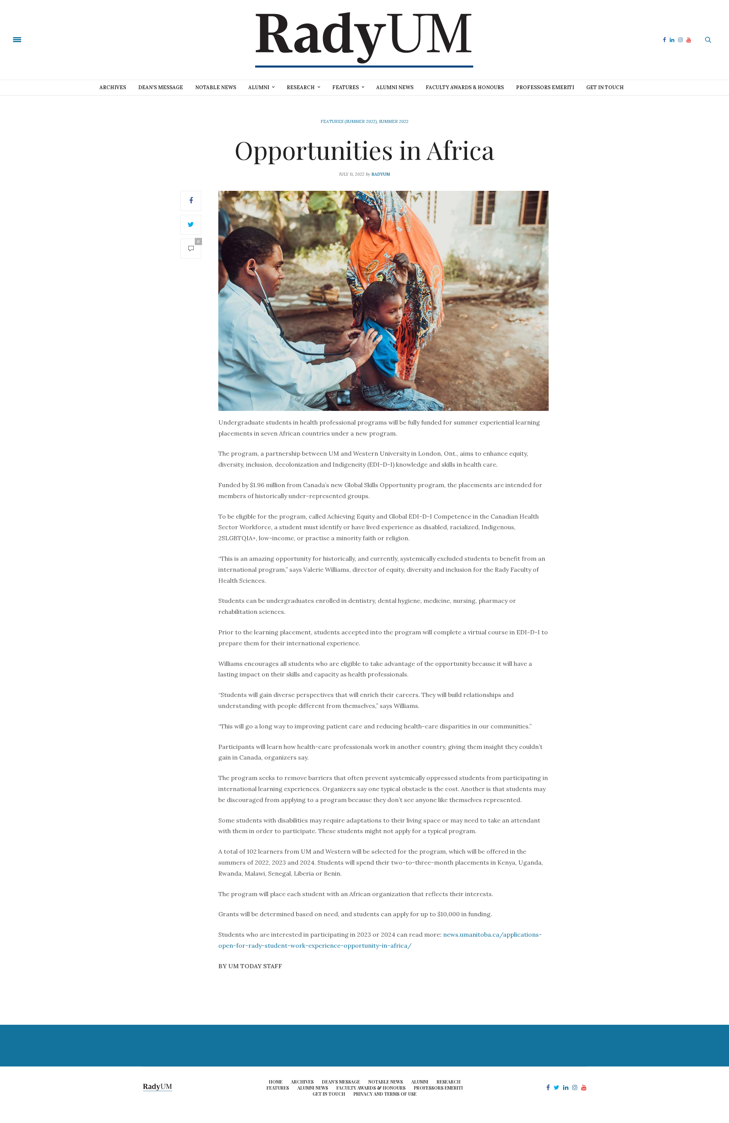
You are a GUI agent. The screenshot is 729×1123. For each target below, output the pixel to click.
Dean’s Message (160, 87)
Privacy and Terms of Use (385, 1094)
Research (301, 87)
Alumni (258, 87)
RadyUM (380, 174)
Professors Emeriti (545, 87)
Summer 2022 (394, 121)
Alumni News (394, 87)
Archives (112, 87)
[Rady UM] (364, 39)
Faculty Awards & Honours (465, 87)
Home (275, 1082)
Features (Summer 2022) (348, 121)
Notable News (215, 87)
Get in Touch (605, 87)
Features (345, 87)
